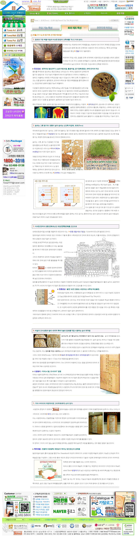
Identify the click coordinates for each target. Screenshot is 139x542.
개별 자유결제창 (41, 512)
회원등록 (93, 1)
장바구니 (106, 1)
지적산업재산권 (35, 520)
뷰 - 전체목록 (129, 94)
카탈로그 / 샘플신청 (42, 507)
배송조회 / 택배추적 (42, 502)
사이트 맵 (102, 520)
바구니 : (130, 88)
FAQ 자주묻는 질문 (42, 510)
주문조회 (114, 1)
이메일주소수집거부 (86, 520)
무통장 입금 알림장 (42, 515)
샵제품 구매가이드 (42, 499)
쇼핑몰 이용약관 (51, 520)
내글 (99, 1)
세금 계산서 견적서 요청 (129, 52)
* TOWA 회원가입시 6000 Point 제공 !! (59, 7)
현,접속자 (122, 1)
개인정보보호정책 (68, 520)
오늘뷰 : (130, 91)
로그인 (86, 1)
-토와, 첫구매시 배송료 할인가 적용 (59, 9)
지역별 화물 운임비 (42, 504)
